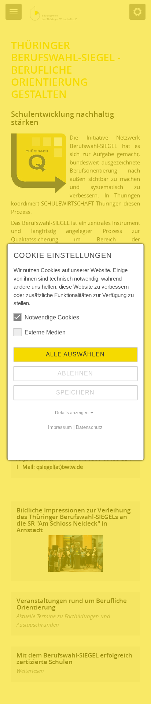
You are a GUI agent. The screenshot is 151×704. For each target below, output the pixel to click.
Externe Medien (45, 332)
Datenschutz (89, 427)
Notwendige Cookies (52, 317)
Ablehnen (75, 373)
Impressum (60, 427)
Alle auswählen (75, 354)
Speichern (75, 392)
